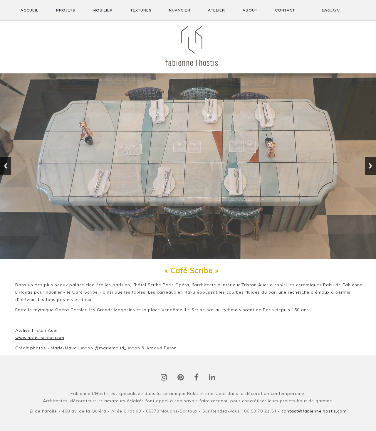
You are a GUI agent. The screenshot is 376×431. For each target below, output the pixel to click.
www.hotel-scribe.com (39, 337)
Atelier (216, 10)
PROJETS (65, 10)
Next (370, 166)
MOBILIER (103, 10)
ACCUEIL (29, 10)
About (250, 10)
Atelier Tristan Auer (36, 330)
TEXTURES (140, 10)
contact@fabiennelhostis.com (314, 411)
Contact (285, 10)
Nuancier (179, 10)
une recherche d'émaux (304, 292)
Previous (5, 166)
